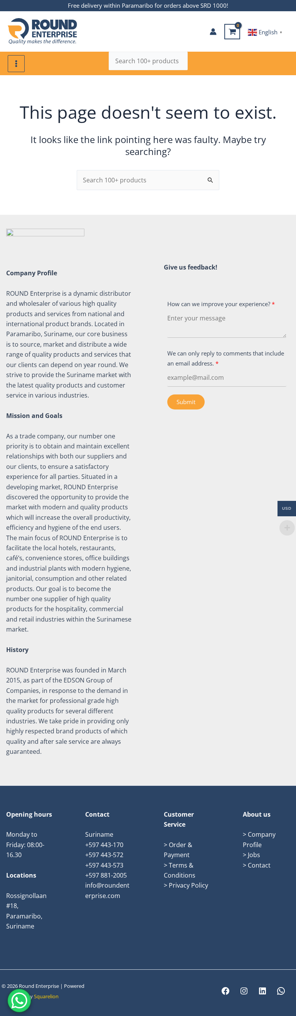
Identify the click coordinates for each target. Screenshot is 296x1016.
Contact (259, 865)
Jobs (254, 855)
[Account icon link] (213, 31)
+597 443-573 (104, 865)
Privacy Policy (188, 885)
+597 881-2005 (106, 875)
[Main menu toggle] (16, 63)
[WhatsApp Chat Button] (19, 1000)
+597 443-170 (104, 845)
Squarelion (46, 996)
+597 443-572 (104, 855)
